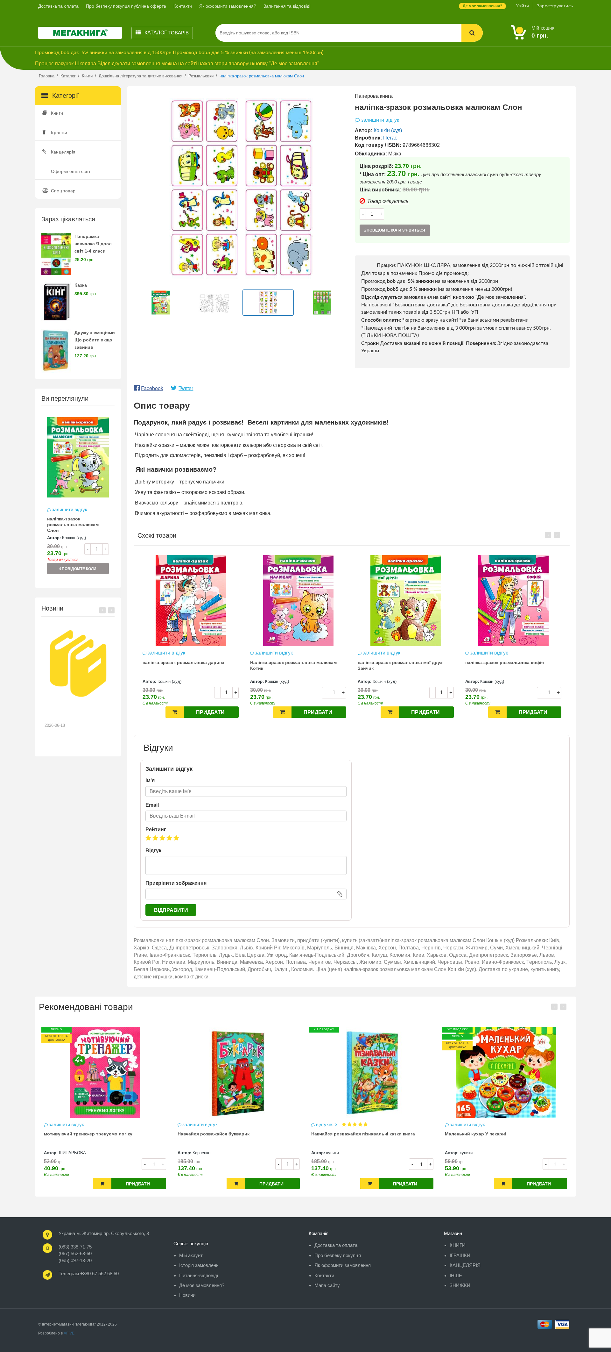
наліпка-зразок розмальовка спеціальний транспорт (512, 665)
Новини (187, 1295)
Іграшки (59, 132)
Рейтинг (155, 829)
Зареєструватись (555, 5)
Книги (57, 113)
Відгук (153, 850)
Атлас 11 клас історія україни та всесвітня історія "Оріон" (501, 1136)
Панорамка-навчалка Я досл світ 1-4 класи (93, 244)
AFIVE (69, 1333)
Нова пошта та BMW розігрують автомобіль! (74, 713)
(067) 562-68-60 (75, 1253)
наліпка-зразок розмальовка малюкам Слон (73, 524)
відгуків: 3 (193, 1124)
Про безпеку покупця (337, 1255)
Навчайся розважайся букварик (80, 1133)
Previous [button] (102, 610)
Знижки (460, 1285)
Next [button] (111, 610)
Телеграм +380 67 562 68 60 (89, 1273)
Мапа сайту (327, 1285)
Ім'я (150, 780)
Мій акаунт (191, 1255)
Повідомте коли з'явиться (78, 570)
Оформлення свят (70, 171)
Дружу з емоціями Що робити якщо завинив (94, 340)
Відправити (171, 910)
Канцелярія (63, 151)
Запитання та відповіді (286, 6)
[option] (78, 496)
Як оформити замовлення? (227, 6)
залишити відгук (69, 509)
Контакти (182, 6)
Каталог (166, 32)
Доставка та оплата (58, 6)
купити (199, 1152)
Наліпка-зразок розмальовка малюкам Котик (186, 665)
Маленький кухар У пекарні (341, 1133)
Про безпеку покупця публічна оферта (126, 6)
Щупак (466, 1152)
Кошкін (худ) (74, 537)
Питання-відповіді (198, 1275)
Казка (80, 285)
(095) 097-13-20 (75, 1260)
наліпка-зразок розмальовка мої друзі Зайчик (293, 665)
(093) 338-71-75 (75, 1246)
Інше (456, 1275)
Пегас (390, 137)
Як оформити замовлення (342, 1265)
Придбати (210, 712)
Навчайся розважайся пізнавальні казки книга (229, 1133)
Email (152, 805)
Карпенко (68, 1152)
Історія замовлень (199, 1265)
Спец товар (63, 190)
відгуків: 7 (461, 1124)
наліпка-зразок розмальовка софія (397, 662)
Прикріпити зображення (176, 883)
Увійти (522, 5)
